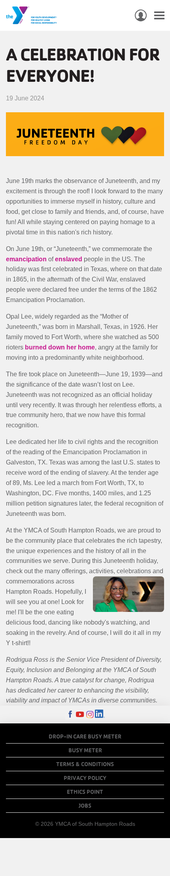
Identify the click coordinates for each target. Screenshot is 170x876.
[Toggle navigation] (159, 16)
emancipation (26, 259)
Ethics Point (85, 791)
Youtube (80, 714)
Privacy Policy (85, 778)
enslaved (68, 259)
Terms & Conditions (85, 764)
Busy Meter (85, 750)
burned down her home (60, 347)
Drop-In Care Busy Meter (85, 736)
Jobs (85, 805)
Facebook (70, 714)
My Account (141, 15)
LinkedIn (100, 714)
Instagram (90, 714)
